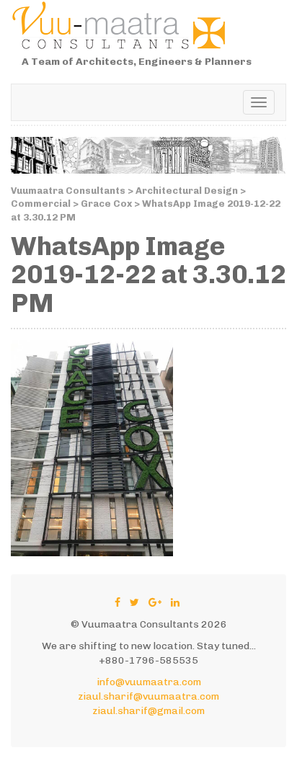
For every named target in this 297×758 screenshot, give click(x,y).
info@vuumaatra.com (149, 682)
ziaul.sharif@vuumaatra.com (148, 696)
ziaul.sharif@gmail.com (148, 711)
